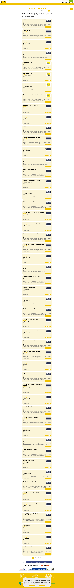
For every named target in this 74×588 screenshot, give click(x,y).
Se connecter (65, 2)
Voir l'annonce (48, 37)
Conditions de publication (48, 576)
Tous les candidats (34, 574)
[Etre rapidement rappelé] (71, 9)
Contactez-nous (22, 574)
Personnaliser (32, 585)
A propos (21, 575)
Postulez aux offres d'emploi (37, 8)
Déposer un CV (34, 576)
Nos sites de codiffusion (23, 577)
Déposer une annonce (35, 577)
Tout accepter (42, 585)
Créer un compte (71, 2)
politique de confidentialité (27, 581)
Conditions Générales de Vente (49, 577)
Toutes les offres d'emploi (35, 575)
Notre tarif (21, 576)
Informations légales (48, 574)
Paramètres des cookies (48, 575)
